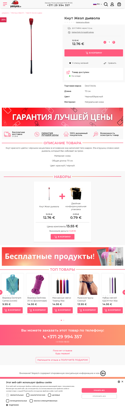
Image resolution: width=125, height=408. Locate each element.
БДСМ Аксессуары (34, 13)
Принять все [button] (99, 390)
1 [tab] (61, 320)
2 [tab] (63, 320)
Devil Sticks (90, 86)
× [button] (122, 382)
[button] (42, 405)
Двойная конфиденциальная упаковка (75, 206)
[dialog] (62, 393)
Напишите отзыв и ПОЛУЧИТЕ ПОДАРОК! (62, 360)
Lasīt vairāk (58, 391)
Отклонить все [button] (99, 396)
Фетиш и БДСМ (17, 13)
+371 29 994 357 (58, 5)
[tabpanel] (12, 295)
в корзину (14, 310)
